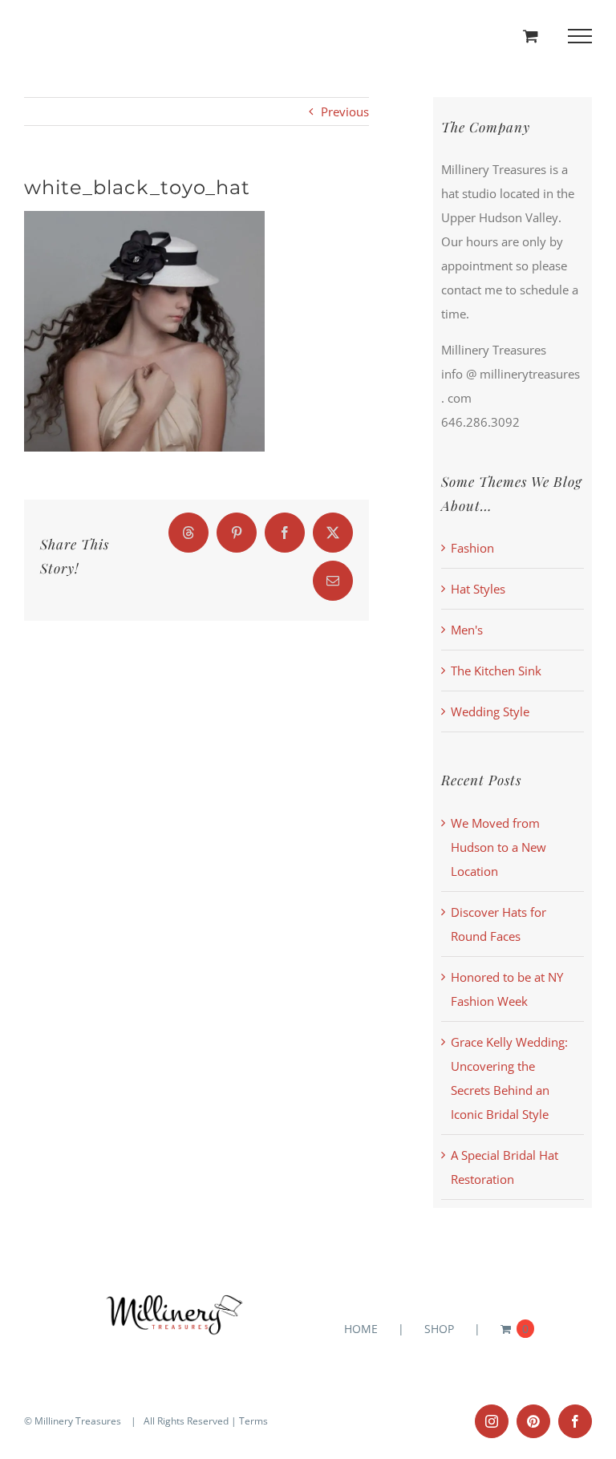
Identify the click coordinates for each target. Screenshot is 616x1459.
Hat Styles (478, 589)
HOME (361, 1328)
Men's (467, 630)
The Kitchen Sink (496, 671)
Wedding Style (490, 711)
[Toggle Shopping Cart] (530, 35)
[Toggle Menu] (580, 36)
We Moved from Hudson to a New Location (498, 847)
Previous (345, 111)
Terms (253, 1421)
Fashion (472, 548)
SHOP (439, 1328)
